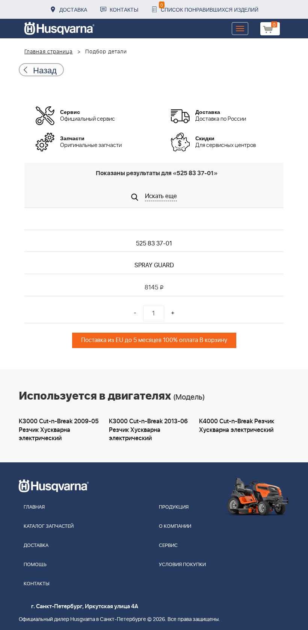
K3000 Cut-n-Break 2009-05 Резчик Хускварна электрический (59, 430)
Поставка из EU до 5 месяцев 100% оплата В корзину (154, 340)
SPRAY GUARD (154, 265)
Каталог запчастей (49, 526)
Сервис (168, 545)
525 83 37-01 (154, 243)
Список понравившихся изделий (209, 7)
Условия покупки (182, 564)
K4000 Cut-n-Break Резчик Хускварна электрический (236, 426)
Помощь (35, 564)
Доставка (73, 9)
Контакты (124, 9)
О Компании (175, 526)
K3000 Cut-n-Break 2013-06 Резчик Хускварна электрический (148, 430)
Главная (34, 507)
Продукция (174, 507)
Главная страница (48, 52)
